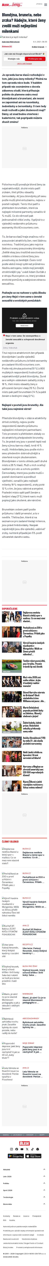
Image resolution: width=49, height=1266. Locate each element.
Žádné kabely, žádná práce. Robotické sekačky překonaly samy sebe (32, 727)
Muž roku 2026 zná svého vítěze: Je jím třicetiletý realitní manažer (32, 681)
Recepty (42, 1135)
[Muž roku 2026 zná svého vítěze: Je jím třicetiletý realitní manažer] (12, 681)
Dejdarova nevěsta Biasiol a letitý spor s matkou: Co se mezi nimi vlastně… (34, 617)
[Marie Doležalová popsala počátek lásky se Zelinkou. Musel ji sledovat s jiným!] (12, 711)
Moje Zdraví (28, 1043)
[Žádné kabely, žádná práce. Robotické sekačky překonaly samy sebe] (12, 727)
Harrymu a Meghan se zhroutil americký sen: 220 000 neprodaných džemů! (33, 771)
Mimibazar (28, 994)
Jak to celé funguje (24, 63)
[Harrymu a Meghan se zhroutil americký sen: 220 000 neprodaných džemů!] (12, 770)
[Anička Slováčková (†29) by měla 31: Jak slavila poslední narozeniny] (12, 742)
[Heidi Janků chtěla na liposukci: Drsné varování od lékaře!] (12, 756)
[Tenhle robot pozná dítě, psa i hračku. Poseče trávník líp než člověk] (12, 666)
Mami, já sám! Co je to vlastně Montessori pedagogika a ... (34, 1000)
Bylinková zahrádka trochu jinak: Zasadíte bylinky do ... (34, 1025)
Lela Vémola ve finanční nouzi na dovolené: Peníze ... (33, 1074)
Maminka (6, 1135)
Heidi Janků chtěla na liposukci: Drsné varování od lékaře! (32, 755)
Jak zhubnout (17, 1135)
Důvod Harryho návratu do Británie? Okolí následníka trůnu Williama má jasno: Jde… (34, 697)
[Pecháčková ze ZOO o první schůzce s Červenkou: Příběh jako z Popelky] (12, 632)
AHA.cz (26, 925)
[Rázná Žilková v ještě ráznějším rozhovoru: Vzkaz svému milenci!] (12, 786)
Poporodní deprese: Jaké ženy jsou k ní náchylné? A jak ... (33, 1049)
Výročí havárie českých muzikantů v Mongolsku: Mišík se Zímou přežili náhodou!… (33, 648)
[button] (45, 4)
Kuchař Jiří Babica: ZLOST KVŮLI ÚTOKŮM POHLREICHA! (34, 932)
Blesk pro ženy (30, 966)
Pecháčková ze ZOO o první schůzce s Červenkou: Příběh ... (34, 880)
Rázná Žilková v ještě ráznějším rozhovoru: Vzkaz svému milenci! (33, 784)
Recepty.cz (28, 944)
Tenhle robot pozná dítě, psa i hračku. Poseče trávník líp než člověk (34, 663)
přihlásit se (39, 4)
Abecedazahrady (31, 1018)
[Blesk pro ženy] (12, 6)
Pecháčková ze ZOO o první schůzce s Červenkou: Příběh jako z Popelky (34, 632)
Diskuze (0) (7, 46)
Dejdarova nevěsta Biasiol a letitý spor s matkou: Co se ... (33, 855)
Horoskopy (29, 1135)
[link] (11, 1149)
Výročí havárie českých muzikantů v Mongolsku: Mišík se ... (34, 904)
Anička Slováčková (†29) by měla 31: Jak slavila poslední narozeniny (34, 740)
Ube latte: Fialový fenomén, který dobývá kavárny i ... (35, 951)
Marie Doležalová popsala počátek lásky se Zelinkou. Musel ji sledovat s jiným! (33, 712)
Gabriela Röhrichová (10, 42)
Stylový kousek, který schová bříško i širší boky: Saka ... (34, 972)
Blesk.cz (27, 848)
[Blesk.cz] (24, 1143)
